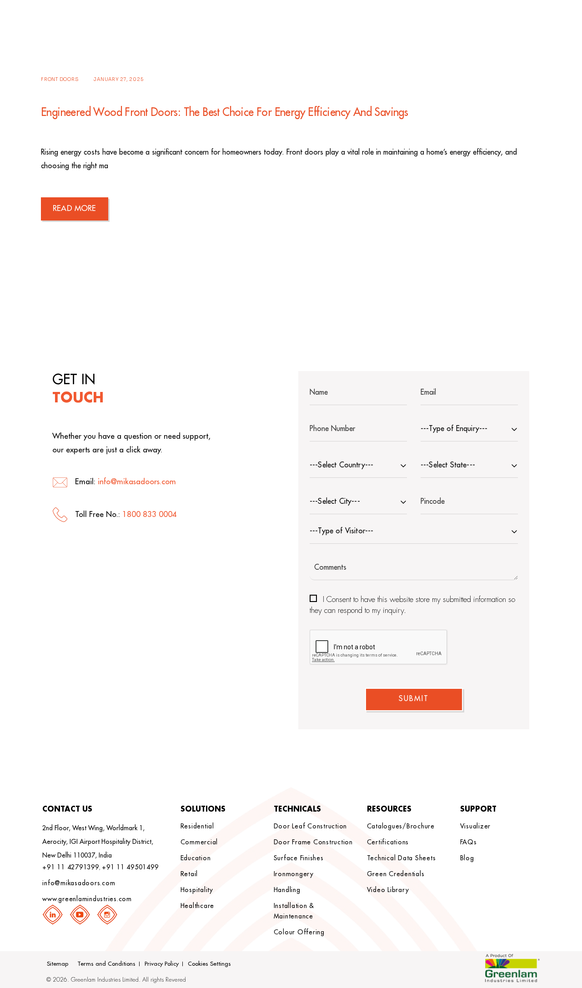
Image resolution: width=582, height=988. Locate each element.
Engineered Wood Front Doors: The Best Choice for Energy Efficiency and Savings (224, 112)
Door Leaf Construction (310, 826)
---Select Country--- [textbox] (341, 465)
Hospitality (197, 890)
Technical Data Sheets (401, 858)
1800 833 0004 (149, 514)
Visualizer (475, 826)
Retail (189, 874)
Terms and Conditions (106, 964)
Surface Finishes (299, 858)
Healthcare (198, 906)
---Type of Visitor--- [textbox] (341, 531)
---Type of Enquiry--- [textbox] (454, 428)
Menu (532, 22)
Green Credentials (396, 874)
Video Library (388, 890)
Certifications (388, 842)
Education (196, 858)
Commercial (199, 842)
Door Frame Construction (313, 842)
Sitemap (57, 964)
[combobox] (469, 430)
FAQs (468, 842)
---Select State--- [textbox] (448, 465)
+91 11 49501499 (130, 867)
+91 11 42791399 (70, 867)
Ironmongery (294, 874)
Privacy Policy (162, 964)
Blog (467, 858)
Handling (287, 890)
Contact (495, 22)
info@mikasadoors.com (137, 482)
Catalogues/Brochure (401, 826)
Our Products (433, 22)
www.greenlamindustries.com (87, 899)
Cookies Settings (209, 964)
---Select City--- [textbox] (335, 501)
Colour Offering (299, 932)
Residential (197, 826)
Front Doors (60, 79)
